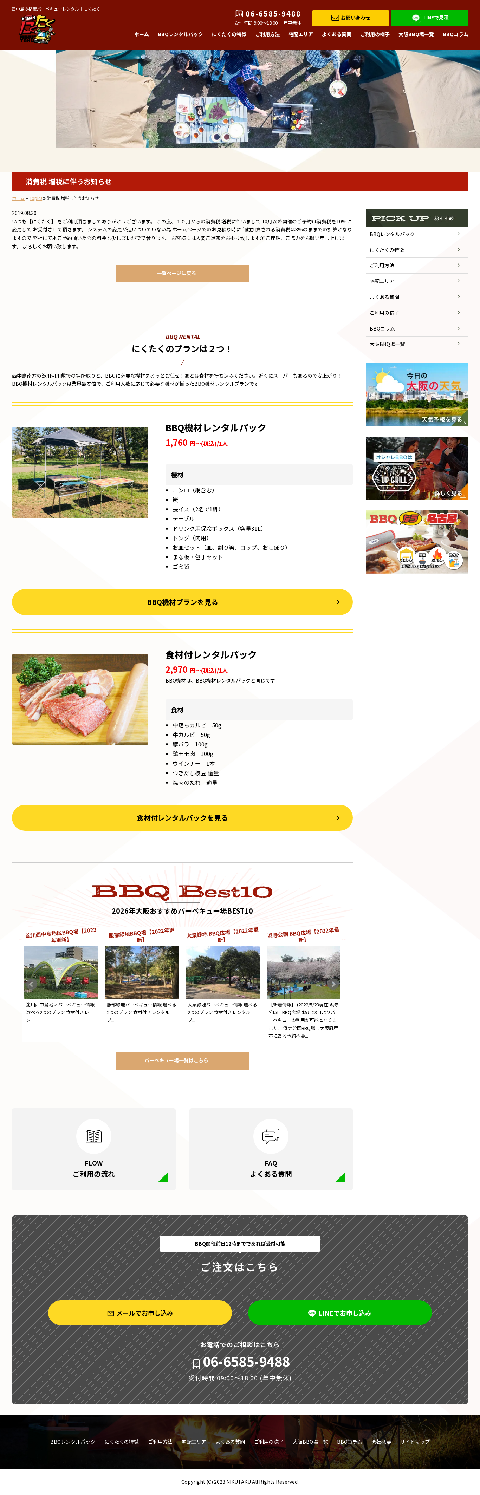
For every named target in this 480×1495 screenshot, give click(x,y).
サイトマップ (415, 1441)
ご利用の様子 (375, 34)
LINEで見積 (436, 17)
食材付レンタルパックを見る (182, 817)
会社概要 (381, 1441)
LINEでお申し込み (345, 1312)
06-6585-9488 (273, 14)
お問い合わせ (355, 17)
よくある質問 (336, 34)
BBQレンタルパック (180, 34)
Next (333, 984)
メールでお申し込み (144, 1312)
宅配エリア (300, 34)
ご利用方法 (267, 34)
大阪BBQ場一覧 (416, 34)
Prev (31, 984)
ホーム (141, 34)
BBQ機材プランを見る (182, 602)
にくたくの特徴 (229, 34)
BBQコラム (455, 34)
